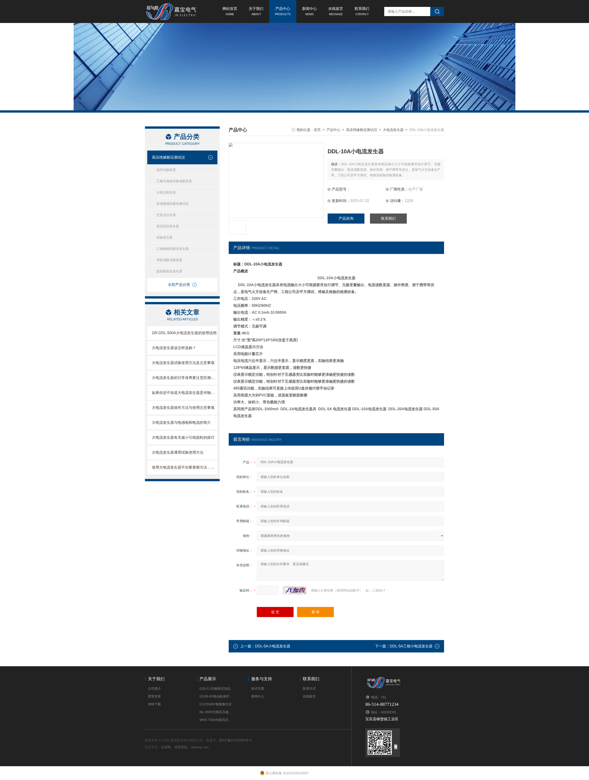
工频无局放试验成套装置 (174, 181)
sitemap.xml (199, 747)
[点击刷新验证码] (294, 590)
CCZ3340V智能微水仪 (215, 704)
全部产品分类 (179, 285)
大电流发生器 (166, 192)
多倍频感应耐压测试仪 (172, 203)
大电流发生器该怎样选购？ (174, 348)
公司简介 (154, 688)
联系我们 (362, 11)
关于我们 (256, 11)
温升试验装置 (166, 170)
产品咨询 (346, 218)
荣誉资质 (154, 696)
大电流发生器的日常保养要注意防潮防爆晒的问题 (184, 378)
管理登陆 (180, 747)
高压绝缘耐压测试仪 (168, 157)
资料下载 (154, 704)
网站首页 (229, 11)
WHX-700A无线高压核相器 (216, 720)
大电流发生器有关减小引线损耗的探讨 (183, 437)
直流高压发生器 (167, 226)
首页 (317, 130)
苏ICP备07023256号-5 (235, 740)
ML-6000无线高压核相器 (216, 712)
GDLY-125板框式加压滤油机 (216, 688)
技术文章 (257, 688)
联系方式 (309, 688)
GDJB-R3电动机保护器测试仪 (216, 696)
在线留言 (335, 11)
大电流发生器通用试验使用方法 (177, 452)
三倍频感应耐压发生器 (172, 249)
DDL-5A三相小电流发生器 (411, 646)
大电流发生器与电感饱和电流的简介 (181, 422)
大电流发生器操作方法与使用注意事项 (183, 408)
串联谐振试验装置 (169, 260)
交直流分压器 (166, 215)
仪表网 (166, 747)
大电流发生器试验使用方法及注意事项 (183, 363)
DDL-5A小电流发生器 (272, 646)
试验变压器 (164, 237)
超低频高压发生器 (169, 271)
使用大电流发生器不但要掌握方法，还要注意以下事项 (184, 467)
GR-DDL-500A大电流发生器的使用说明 (184, 333)
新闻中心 (309, 11)
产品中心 (283, 11)
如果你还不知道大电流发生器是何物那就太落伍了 (184, 393)
